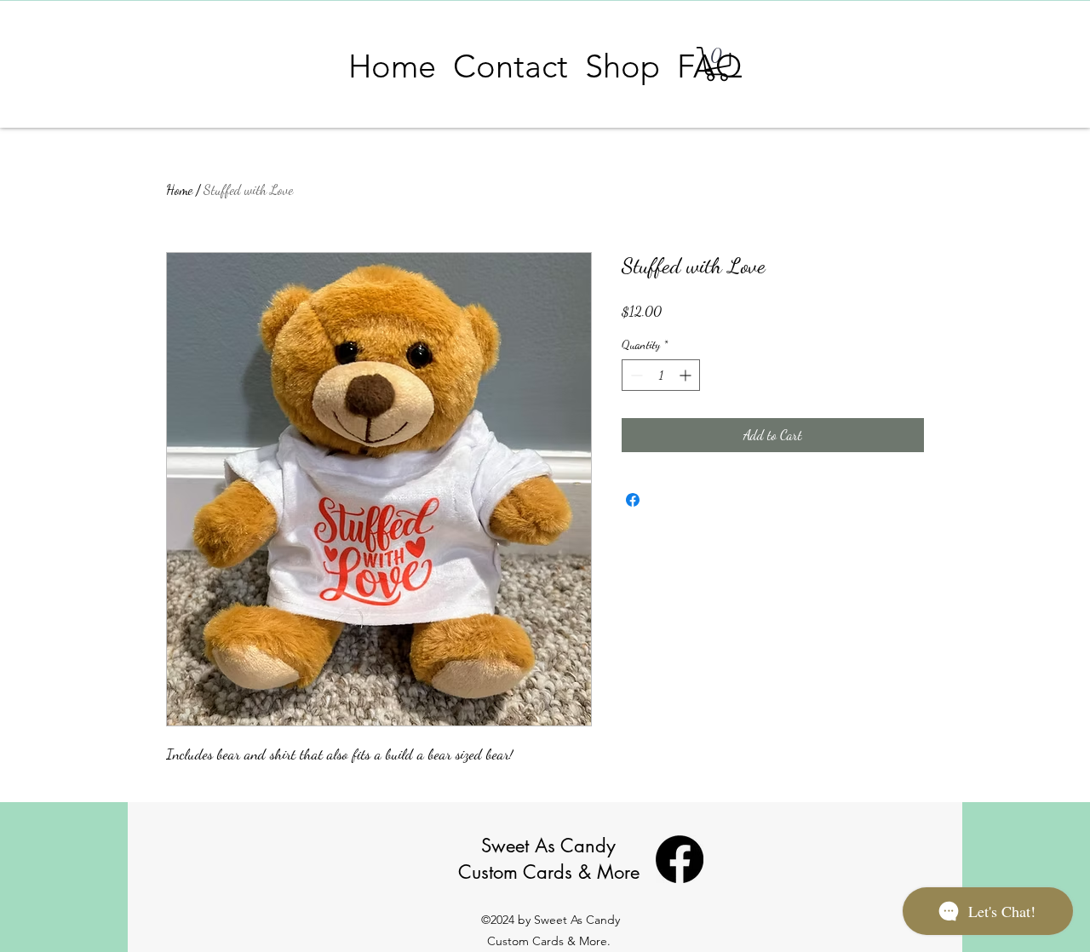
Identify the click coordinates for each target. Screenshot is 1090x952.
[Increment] (686, 375)
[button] (622, 66)
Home (179, 189)
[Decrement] (634, 375)
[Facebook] (679, 859)
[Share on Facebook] (632, 500)
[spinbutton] (660, 375)
